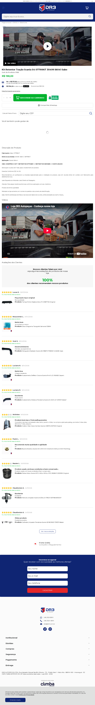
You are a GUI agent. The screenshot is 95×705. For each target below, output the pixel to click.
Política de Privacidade (26, 695)
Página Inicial (6, 22)
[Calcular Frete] (90, 113)
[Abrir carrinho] (88, 8)
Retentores (23, 22)
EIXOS (15, 22)
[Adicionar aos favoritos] (4, 27)
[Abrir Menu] (3, 7)
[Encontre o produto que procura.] (89, 16)
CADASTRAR (47, 590)
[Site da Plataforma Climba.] (47, 683)
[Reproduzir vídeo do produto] (47, 46)
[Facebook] (45, 630)
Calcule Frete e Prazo (9, 113)
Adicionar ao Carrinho (32, 98)
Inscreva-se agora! (47, 560)
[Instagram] (50, 630)
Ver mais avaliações (47, 531)
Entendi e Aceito (15, 700)
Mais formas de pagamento (11, 91)
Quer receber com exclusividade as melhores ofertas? (47, 562)
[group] (47, 544)
